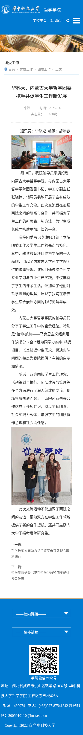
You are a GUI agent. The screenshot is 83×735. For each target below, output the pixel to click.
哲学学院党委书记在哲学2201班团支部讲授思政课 (40, 576)
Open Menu (76, 20)
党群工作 (26, 69)
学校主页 (40, 20)
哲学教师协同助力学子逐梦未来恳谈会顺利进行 (40, 553)
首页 (12, 69)
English (55, 20)
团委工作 (44, 69)
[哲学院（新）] (41, 7)
